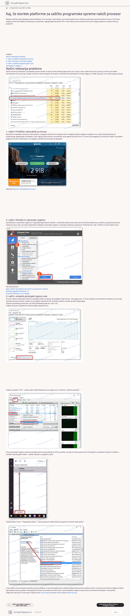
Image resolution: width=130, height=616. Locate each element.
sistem (59, 593)
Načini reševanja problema (15, 57)
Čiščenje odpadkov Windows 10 (17, 291)
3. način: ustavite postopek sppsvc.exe (19, 63)
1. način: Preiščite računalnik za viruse (19, 59)
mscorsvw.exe (46, 593)
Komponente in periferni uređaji (20, 8)
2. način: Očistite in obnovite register (19, 61)
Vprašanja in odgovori (14, 66)
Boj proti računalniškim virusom (24, 189)
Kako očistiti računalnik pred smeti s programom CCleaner (27, 289)
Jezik (115, 612)
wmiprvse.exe (72, 593)
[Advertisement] (64, 39)
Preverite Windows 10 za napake (17, 293)
